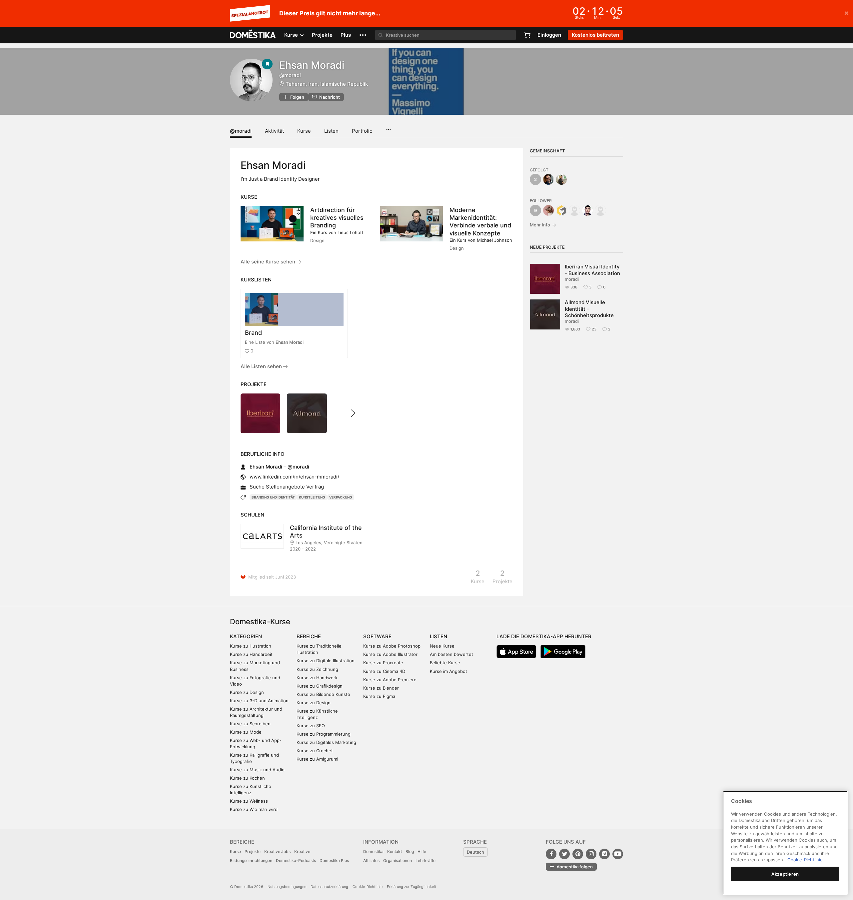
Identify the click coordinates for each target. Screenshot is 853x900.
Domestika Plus (334, 860)
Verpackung (340, 497)
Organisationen (397, 860)
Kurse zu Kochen (247, 778)
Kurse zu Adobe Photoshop (392, 646)
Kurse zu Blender (381, 688)
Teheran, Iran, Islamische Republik (327, 84)
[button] (363, 35)
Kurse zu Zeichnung (317, 669)
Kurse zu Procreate (383, 662)
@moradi (241, 131)
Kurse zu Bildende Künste (323, 694)
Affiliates (371, 860)
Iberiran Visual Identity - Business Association (592, 269)
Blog (410, 851)
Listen (331, 131)
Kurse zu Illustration (250, 646)
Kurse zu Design (247, 692)
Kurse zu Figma (379, 696)
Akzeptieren (785, 874)
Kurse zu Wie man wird (254, 809)
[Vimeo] (604, 854)
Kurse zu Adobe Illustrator (390, 654)
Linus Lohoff (351, 232)
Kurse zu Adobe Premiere (390, 679)
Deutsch (475, 852)
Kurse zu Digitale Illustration (326, 660)
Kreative (302, 851)
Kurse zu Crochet (315, 750)
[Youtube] (617, 854)
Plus (346, 35)
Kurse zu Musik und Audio (257, 769)
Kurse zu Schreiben (250, 723)
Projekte (322, 35)
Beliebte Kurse (445, 662)
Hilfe (422, 851)
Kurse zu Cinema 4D (384, 671)
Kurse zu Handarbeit (251, 654)
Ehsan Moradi (290, 342)
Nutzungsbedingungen (287, 886)
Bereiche (309, 636)
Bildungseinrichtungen (251, 860)
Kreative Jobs (277, 851)
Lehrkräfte (425, 860)
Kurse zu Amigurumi (317, 759)
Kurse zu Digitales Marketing (326, 742)
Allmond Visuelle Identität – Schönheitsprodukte (589, 308)
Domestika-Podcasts (296, 860)
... (388, 127)
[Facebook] (551, 854)
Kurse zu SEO (311, 725)
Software (377, 636)
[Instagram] (591, 854)
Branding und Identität (273, 497)
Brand (253, 332)
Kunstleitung (312, 497)
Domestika (373, 851)
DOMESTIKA (253, 35)
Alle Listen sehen (262, 366)
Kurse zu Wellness (249, 801)
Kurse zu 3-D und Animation (259, 700)
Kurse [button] (291, 35)
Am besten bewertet (451, 654)
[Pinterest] (577, 854)
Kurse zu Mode (246, 732)
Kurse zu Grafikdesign (320, 686)
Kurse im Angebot (448, 671)
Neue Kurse (442, 646)
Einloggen (549, 35)
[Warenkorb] (526, 35)
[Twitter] (564, 854)
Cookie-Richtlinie (368, 886)
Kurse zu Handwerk (317, 677)
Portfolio (362, 131)
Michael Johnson (494, 240)
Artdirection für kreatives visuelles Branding (337, 217)
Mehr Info (543, 224)
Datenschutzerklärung (329, 886)
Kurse (304, 131)
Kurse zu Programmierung (324, 734)
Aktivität (274, 131)
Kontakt (394, 851)
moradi (572, 279)
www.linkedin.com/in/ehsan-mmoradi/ (294, 477)
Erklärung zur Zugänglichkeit (411, 886)
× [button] (846, 12)
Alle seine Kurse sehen (269, 261)
